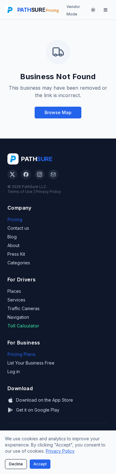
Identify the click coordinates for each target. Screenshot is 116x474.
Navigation (18, 317)
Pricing (14, 219)
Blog (12, 236)
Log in (13, 371)
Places (14, 291)
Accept (40, 464)
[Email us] (53, 174)
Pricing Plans (21, 354)
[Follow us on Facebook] (26, 174)
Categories (18, 262)
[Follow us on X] (12, 174)
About (13, 245)
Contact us (18, 228)
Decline (16, 464)
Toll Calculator (23, 325)
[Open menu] (105, 9)
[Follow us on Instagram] (40, 174)
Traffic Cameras (23, 308)
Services (16, 299)
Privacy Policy (48, 191)
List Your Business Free (30, 362)
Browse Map (58, 112)
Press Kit (16, 254)
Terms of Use (19, 191)
